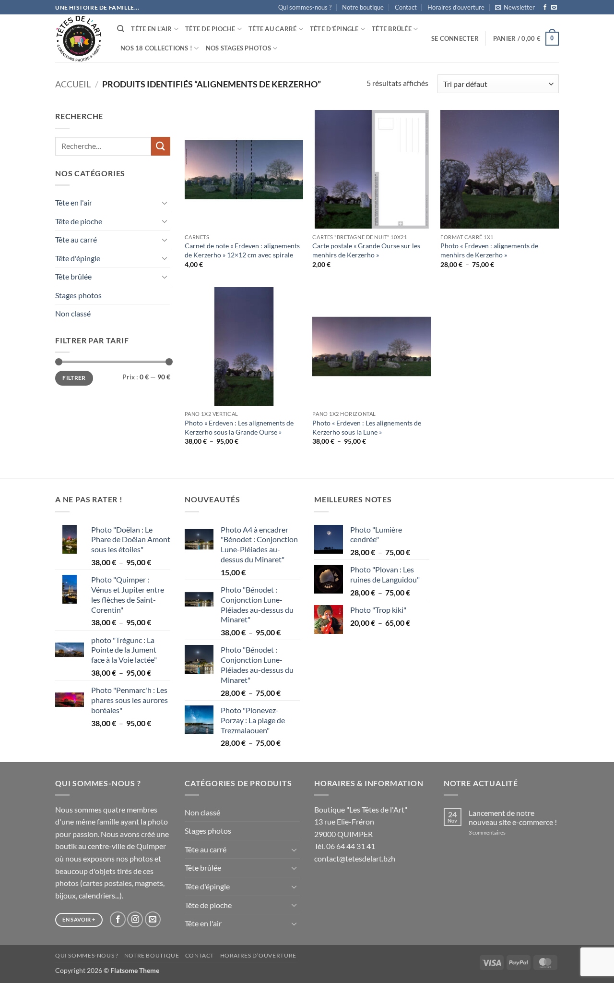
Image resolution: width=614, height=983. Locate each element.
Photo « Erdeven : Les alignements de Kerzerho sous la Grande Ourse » (239, 427)
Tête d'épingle (77, 258)
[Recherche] (120, 29)
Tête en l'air (73, 202)
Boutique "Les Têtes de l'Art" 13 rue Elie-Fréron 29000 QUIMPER (360, 821)
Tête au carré (272, 29)
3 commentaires (500, 832)
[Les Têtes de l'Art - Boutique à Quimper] (79, 38)
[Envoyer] (160, 146)
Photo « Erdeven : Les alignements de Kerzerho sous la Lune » (366, 427)
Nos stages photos (238, 48)
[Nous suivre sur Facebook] (545, 7)
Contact (406, 7)
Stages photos (78, 295)
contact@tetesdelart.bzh (354, 858)
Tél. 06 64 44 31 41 (344, 845)
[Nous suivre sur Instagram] (135, 919)
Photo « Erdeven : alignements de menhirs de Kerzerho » (489, 250)
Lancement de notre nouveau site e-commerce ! (513, 817)
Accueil (73, 84)
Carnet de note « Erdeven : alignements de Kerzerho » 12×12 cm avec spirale (242, 250)
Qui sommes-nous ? (304, 7)
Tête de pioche (210, 29)
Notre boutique (363, 7)
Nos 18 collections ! (156, 48)
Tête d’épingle (334, 29)
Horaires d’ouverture (455, 7)
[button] (515, 7)
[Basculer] (164, 202)
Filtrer (74, 377)
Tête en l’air (151, 29)
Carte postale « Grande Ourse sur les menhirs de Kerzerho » (366, 250)
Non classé (73, 313)
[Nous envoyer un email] (554, 7)
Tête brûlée (392, 29)
